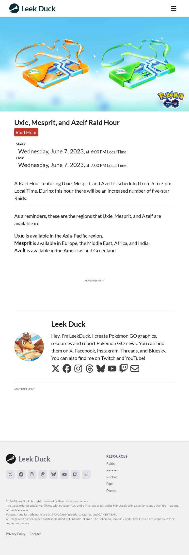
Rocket (111, 477)
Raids (110, 463)
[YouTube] (64, 474)
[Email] (86, 474)
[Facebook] (21, 474)
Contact (35, 534)
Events (111, 490)
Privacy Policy (16, 534)
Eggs (109, 483)
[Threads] (42, 474)
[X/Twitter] (10, 474)
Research (113, 470)
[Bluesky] (53, 474)
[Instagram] (32, 474)
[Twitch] (75, 474)
